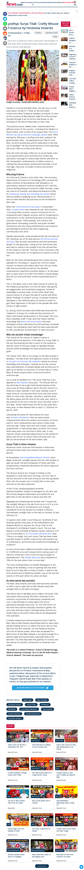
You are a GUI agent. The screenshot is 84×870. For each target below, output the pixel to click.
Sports (60, 2)
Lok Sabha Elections (29, 709)
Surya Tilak (31, 704)
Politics (22, 2)
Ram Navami (22, 382)
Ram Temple (42, 700)
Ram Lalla (27, 700)
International (54, 2)
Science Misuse (14, 714)
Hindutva (45, 704)
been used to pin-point (31, 321)
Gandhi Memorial (32, 557)
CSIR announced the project (28, 207)
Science (38, 2)
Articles (65, 2)
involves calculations (20, 417)
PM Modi (11, 709)
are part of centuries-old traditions (25, 361)
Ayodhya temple (14, 704)
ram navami (47, 709)
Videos (70, 2)
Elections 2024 (51, 33)
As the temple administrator (39, 533)
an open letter (18, 209)
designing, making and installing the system (30, 194)
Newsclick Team (13, 752)
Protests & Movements (13, 850)
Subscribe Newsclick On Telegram (31, 688)
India (48, 2)
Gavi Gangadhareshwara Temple (34, 457)
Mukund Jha (11, 808)
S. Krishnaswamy (13, 33)
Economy (28, 2)
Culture (43, 2)
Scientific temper (15, 718)
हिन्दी (74, 2)
